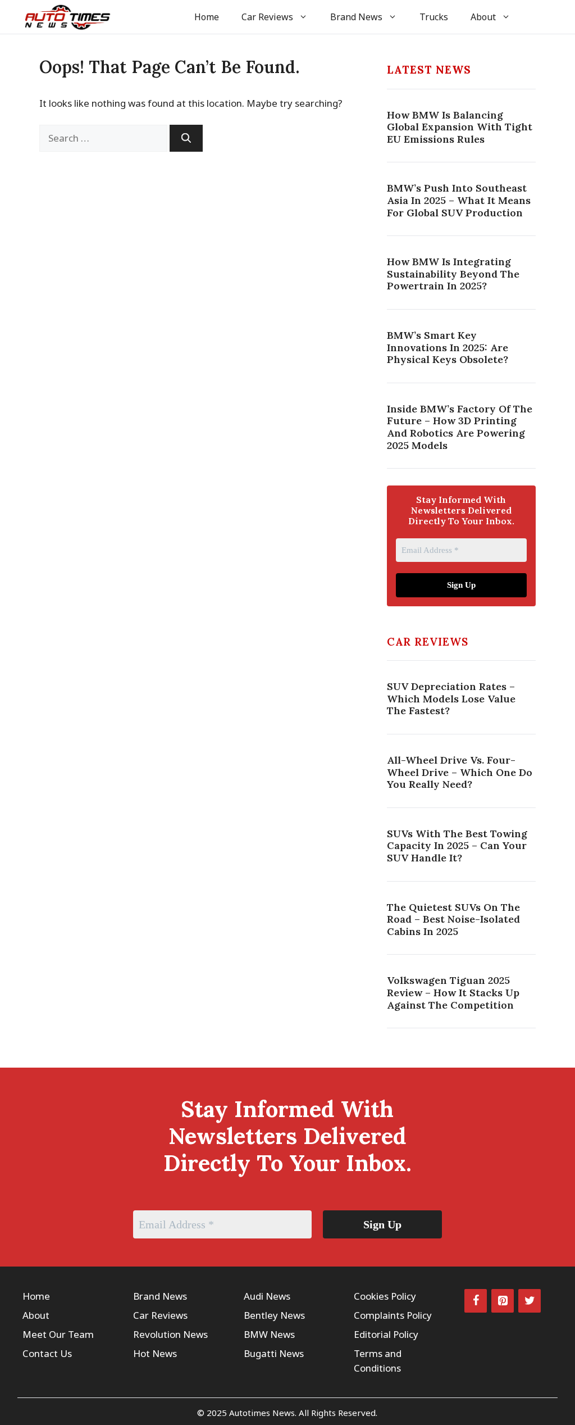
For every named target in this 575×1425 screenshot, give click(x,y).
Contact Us (47, 1353)
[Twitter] (529, 1301)
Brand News (356, 17)
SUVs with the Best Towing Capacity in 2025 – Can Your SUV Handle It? (457, 845)
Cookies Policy (385, 1296)
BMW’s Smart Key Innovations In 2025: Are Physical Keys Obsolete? (447, 347)
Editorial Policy (386, 1334)
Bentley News (274, 1315)
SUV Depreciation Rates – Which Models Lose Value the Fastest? (451, 698)
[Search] (186, 138)
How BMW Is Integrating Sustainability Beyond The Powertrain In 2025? (453, 273)
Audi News (267, 1296)
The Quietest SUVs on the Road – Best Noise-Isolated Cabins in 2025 (453, 919)
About (483, 17)
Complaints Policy (393, 1315)
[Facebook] (475, 1301)
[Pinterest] (502, 1301)
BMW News (269, 1334)
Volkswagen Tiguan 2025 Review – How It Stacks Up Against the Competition (453, 992)
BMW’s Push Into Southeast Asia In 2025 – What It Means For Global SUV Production (459, 200)
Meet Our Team (58, 1334)
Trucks (433, 17)
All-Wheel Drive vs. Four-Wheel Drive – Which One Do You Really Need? (459, 772)
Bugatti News (274, 1353)
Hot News (155, 1353)
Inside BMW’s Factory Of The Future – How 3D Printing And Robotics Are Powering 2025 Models (459, 427)
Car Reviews (267, 17)
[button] (537, 17)
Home (206, 17)
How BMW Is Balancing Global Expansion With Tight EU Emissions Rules (459, 127)
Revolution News (170, 1334)
